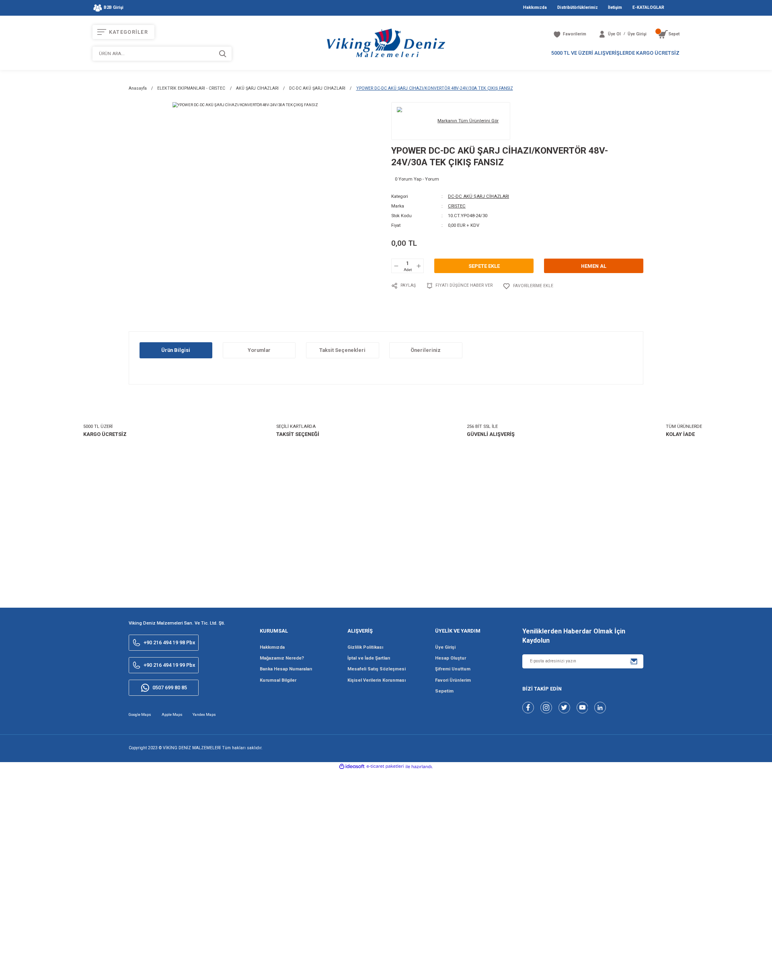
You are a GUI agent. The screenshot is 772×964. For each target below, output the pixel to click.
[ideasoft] (352, 767)
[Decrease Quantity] (396, 266)
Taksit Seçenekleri (342, 350)
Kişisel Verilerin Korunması (376, 680)
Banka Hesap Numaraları (286, 669)
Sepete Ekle (484, 266)
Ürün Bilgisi (175, 350)
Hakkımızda (272, 647)
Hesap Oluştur (450, 658)
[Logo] (386, 43)
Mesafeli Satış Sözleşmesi (376, 669)
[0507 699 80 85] (729, 951)
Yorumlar (259, 350)
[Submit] (634, 661)
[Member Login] (602, 34)
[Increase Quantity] (418, 266)
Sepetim (444, 691)
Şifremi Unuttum (452, 669)
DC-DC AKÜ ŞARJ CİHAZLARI (478, 196)
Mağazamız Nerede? (282, 658)
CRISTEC (457, 206)
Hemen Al (593, 266)
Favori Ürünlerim (453, 680)
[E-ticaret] (385, 766)
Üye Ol (614, 34)
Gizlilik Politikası (365, 647)
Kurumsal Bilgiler (278, 680)
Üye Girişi (445, 647)
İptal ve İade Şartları (368, 658)
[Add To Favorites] (528, 286)
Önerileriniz (426, 350)
